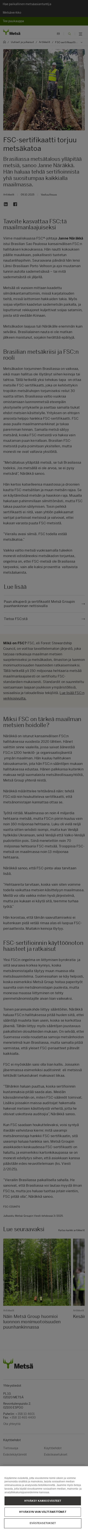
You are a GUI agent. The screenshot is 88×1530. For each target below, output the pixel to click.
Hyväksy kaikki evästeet (42, 1500)
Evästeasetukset (43, 1523)
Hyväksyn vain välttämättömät (42, 1511)
